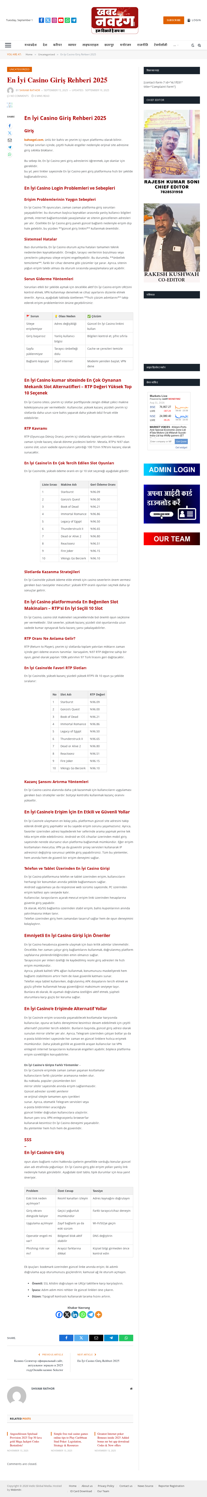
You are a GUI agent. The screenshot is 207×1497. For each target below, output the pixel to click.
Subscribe (174, 20)
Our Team (103, 1491)
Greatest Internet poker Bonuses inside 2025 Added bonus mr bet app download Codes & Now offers (113, 1439)
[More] (98, 1314)
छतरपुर (109, 45)
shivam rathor (29, 90)
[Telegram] (9, 147)
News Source (145, 1486)
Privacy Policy (106, 1486)
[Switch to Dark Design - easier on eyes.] (192, 45)
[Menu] (8, 45)
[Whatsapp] (82, 1314)
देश (45, 45)
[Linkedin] (74, 1314)
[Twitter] (9, 133)
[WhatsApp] (9, 154)
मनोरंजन (125, 45)
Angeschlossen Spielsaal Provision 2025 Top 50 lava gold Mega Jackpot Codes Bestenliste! (26, 1439)
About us (87, 1486)
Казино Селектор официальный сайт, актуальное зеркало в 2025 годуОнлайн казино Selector (38, 1365)
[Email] (9, 140)
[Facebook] (9, 125)
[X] (67, 1314)
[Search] (199, 45)
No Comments (20, 96)
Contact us (125, 1486)
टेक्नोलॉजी (160, 45)
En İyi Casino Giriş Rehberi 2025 (98, 1361)
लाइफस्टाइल (90, 45)
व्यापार (72, 45)
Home (72, 1486)
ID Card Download (81, 1491)
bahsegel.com (33, 140)
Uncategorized (20, 69)
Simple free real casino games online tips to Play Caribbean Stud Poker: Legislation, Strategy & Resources (71, 1439)
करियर (57, 45)
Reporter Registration (171, 1486)
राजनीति (142, 45)
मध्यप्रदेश (31, 45)
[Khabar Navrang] (114, 20)
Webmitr (16, 1490)
